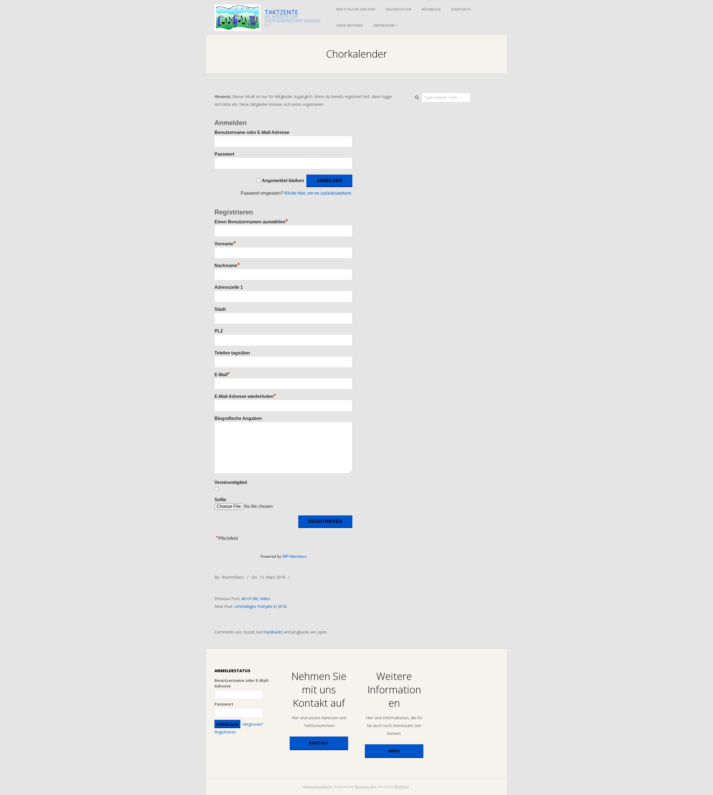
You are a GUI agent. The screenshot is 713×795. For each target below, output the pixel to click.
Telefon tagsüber (232, 353)
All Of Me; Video (255, 598)
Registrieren (225, 732)
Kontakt (319, 743)
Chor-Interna (349, 25)
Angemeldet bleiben (283, 180)
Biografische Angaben (238, 418)
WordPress (401, 786)
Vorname (225, 243)
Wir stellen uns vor (355, 9)
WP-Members (294, 556)
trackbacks (273, 632)
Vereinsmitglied (230, 482)
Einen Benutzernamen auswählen (251, 221)
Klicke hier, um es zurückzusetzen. (318, 193)
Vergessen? (253, 724)
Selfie (220, 499)
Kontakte (461, 9)
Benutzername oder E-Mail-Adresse (251, 132)
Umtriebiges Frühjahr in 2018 (261, 606)
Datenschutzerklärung (318, 786)
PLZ (218, 331)
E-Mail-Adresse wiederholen (245, 396)
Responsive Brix (365, 786)
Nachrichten (398, 9)
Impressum (384, 25)
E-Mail (222, 374)
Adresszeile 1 (228, 287)
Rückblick (431, 9)
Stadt (220, 309)
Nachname (227, 265)
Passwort (224, 154)
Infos (394, 751)
